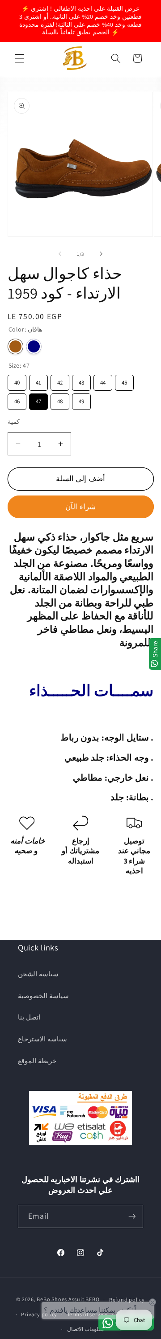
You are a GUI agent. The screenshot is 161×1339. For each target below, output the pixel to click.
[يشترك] (132, 1216)
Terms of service (87, 1314)
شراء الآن (80, 507)
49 (81, 399)
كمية (14, 421)
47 (38, 399)
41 (38, 380)
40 (17, 380)
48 (60, 399)
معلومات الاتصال (85, 1329)
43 (81, 380)
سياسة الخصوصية (43, 995)
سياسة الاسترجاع (42, 1038)
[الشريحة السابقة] (60, 254)
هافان (15, 346)
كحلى (34, 346)
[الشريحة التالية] (101, 254)
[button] (19, 58)
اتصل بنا (29, 1016)
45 (124, 380)
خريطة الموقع (37, 1060)
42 (60, 380)
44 (103, 380)
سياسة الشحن (38, 973)
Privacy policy (39, 1314)
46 (17, 399)
